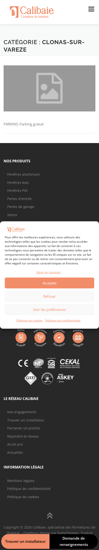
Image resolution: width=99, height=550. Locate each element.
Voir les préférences (49, 309)
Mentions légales (21, 480)
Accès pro (15, 444)
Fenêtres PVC (17, 190)
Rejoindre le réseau (23, 436)
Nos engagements (21, 412)
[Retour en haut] (49, 516)
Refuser (49, 296)
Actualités (15, 452)
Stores (12, 215)
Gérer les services (48, 272)
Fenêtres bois (18, 182)
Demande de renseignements (74, 541)
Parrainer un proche (23, 428)
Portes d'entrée (19, 198)
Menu (91, 9)
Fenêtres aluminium (23, 174)
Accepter (50, 283)
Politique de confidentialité (62, 320)
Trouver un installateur (25, 420)
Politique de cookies (29, 320)
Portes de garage (20, 206)
